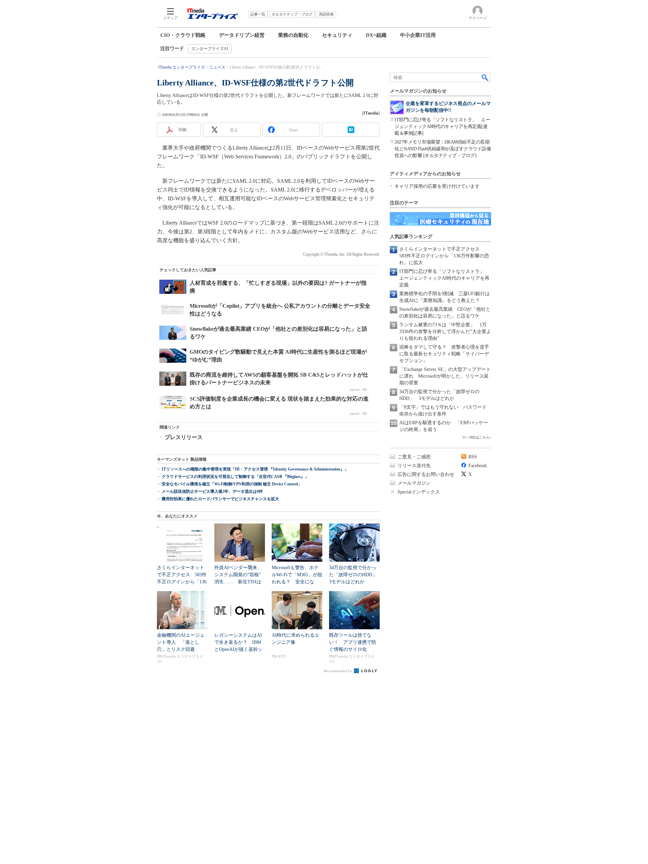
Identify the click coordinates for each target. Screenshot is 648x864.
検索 (485, 77)
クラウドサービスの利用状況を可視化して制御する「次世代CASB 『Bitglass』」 (235, 476)
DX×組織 (376, 35)
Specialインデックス (419, 491)
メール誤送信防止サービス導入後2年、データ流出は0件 (212, 491)
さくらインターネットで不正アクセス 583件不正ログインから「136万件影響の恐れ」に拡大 (444, 256)
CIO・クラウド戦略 (183, 35)
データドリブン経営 (242, 35)
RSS (472, 456)
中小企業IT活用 (418, 35)
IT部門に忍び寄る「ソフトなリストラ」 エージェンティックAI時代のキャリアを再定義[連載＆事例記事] (442, 126)
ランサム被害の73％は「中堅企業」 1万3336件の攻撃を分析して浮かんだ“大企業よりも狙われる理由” (445, 331)
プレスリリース (183, 437)
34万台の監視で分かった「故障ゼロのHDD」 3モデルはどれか (355, 574)
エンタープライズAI (209, 48)
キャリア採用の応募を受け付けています (437, 186)
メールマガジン (414, 483)
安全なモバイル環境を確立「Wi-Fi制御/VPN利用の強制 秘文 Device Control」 (232, 484)
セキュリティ (337, 35)
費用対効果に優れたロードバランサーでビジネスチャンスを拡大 (220, 499)
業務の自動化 (293, 35)
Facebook (477, 465)
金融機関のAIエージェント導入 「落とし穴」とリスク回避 (181, 642)
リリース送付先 (414, 465)
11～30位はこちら (475, 437)
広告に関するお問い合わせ (426, 474)
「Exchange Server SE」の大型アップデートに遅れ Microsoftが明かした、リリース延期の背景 (445, 376)
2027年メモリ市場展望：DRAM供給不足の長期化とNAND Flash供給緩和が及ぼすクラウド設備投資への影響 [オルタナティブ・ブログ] (443, 148)
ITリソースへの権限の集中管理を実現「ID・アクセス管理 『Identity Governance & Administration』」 (255, 469)
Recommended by (338, 671)
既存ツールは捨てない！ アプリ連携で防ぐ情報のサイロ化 (352, 642)
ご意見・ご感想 (414, 456)
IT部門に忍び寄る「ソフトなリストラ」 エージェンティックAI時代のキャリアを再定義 (444, 278)
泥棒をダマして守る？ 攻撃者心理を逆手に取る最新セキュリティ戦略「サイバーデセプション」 (444, 354)
